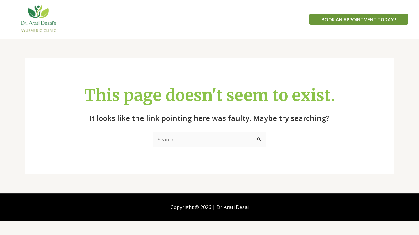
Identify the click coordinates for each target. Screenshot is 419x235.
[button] (358, 19)
